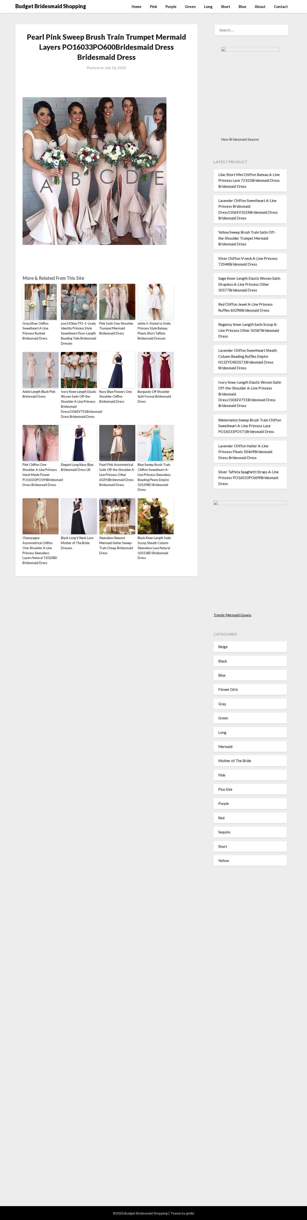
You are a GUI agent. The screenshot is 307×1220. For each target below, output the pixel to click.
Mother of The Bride (234, 761)
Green (190, 6)
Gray (222, 704)
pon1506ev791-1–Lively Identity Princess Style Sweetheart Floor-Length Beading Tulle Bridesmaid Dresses (78, 333)
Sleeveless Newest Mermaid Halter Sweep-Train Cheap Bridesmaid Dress (116, 545)
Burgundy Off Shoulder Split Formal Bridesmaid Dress (154, 397)
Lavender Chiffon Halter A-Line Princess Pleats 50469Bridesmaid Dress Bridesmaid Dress (245, 452)
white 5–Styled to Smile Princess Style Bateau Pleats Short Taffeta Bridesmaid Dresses (154, 331)
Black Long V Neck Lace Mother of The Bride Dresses (77, 543)
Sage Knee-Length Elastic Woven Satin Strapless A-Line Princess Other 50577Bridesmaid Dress (249, 284)
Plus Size (225, 789)
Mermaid (225, 746)
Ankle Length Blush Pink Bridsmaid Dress (39, 394)
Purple (171, 6)
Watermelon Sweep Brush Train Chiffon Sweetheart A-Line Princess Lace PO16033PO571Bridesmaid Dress (249, 426)
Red (221, 818)
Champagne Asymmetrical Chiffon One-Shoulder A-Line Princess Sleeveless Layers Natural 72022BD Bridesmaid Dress (40, 550)
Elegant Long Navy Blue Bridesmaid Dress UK (77, 467)
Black (222, 661)
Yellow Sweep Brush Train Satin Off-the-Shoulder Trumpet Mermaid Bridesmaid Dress (247, 238)
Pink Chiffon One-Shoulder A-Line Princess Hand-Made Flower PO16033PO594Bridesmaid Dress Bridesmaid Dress (41, 474)
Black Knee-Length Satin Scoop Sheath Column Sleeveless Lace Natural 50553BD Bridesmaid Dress (154, 548)
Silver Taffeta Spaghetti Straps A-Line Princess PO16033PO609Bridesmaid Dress (248, 478)
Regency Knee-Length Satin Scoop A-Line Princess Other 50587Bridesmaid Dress (248, 330)
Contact (281, 6)
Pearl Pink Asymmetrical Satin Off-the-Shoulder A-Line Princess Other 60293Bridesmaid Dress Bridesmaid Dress (117, 474)
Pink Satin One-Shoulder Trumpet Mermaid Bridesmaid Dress (116, 328)
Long (208, 6)
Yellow (223, 860)
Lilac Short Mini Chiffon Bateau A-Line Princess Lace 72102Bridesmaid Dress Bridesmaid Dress (249, 180)
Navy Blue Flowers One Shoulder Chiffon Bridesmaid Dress (115, 397)
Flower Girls (228, 689)
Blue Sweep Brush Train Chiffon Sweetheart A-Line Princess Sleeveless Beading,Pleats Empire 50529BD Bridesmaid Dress (154, 477)
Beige (223, 646)
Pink (153, 6)
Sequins (224, 832)
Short (225, 6)
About (260, 6)
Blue (242, 6)
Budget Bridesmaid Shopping (50, 6)
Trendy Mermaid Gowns (232, 615)
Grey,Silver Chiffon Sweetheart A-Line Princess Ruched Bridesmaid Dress (35, 331)
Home (137, 6)
